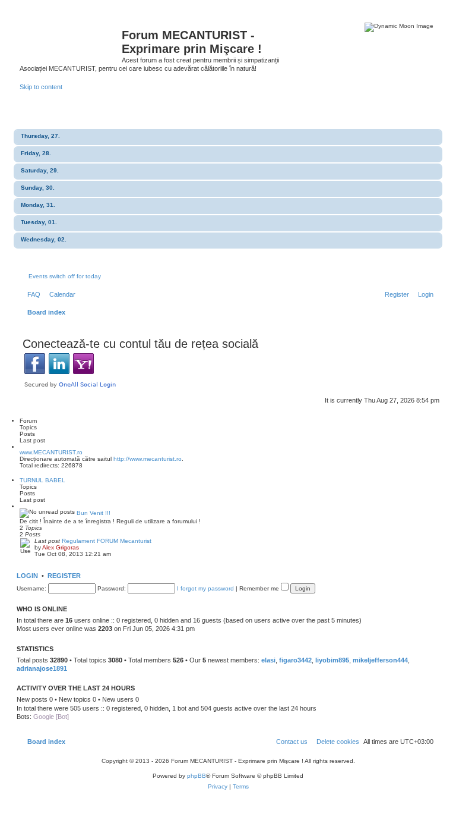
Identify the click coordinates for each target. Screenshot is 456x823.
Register (64, 575)
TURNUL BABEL (42, 480)
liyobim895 (332, 660)
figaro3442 (295, 660)
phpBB (196, 775)
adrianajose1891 (42, 668)
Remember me (260, 588)
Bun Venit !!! (93, 513)
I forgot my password (205, 588)
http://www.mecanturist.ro (147, 459)
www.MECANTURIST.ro (51, 452)
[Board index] (71, 39)
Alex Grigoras (60, 547)
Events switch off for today (64, 276)
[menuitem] (31, 294)
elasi (268, 660)
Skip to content (41, 86)
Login (27, 575)
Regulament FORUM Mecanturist (106, 541)
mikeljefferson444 (380, 660)
